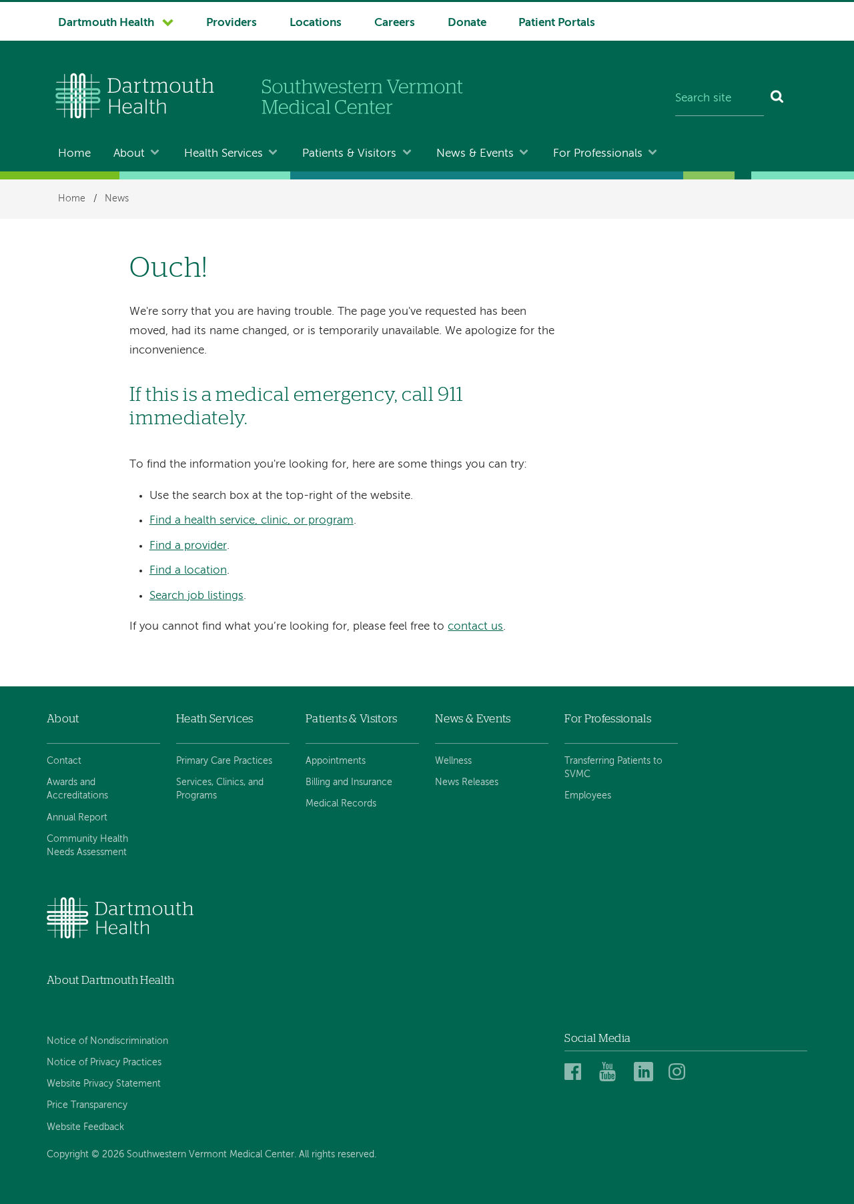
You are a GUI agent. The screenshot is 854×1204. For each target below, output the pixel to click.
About (129, 153)
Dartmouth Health (106, 23)
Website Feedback (85, 1127)
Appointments (336, 761)
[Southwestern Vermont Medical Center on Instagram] (680, 1072)
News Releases (466, 782)
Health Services (223, 153)
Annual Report (77, 817)
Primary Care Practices (224, 761)
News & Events (475, 153)
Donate (467, 23)
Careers (394, 23)
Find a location (188, 570)
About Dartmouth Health (110, 980)
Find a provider (188, 546)
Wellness (453, 761)
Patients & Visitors (349, 153)
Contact (64, 761)
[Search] (777, 98)
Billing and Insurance (349, 782)
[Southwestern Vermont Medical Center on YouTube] (612, 1072)
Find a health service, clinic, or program (251, 520)
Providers (231, 23)
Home (74, 153)
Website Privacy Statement (104, 1084)
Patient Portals (556, 23)
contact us (475, 626)
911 (451, 395)
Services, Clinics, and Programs (220, 789)
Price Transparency (87, 1105)
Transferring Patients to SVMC (613, 767)
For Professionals (598, 153)
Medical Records (341, 803)
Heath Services (215, 718)
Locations (316, 23)
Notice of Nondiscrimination (107, 1041)
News (117, 198)
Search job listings (196, 596)
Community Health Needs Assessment (87, 845)
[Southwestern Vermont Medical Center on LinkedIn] (647, 1072)
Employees (587, 795)
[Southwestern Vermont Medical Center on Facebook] (577, 1072)
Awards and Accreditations (77, 789)
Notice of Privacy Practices (104, 1062)
